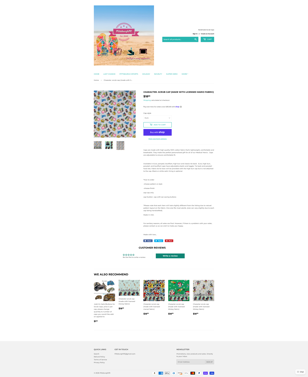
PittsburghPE (105, 373)
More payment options (157, 139)
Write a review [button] (170, 256)
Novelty (158, 74)
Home (96, 74)
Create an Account (207, 34)
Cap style (147, 113)
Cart (209, 39)
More (184, 74)
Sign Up (209, 362)
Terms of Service (100, 360)
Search (96, 354)
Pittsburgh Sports (128, 74)
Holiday (146, 74)
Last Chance (109, 74)
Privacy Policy (99, 362)
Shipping (147, 100)
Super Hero (172, 74)
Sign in (195, 34)
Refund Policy (99, 357)
